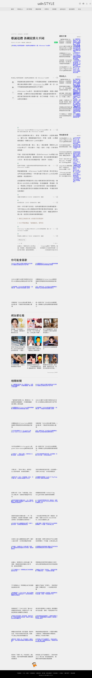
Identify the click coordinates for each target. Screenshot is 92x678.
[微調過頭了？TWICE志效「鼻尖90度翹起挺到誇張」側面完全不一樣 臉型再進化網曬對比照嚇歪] (22, 599)
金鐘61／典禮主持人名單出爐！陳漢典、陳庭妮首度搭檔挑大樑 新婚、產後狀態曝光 (21, 564)
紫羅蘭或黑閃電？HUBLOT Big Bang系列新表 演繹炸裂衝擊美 (45, 494)
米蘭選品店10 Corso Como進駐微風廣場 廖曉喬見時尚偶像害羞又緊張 (46, 281)
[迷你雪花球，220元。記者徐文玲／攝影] (37, 200)
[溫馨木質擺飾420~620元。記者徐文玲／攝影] (37, 194)
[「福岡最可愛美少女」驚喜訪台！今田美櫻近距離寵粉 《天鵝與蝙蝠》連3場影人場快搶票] (22, 391)
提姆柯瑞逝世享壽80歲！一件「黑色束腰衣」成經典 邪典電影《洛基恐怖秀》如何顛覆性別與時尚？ (21, 518)
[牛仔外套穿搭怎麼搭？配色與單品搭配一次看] (77, 146)
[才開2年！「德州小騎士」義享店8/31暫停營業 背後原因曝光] (22, 460)
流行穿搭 (29, 9)
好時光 (47, 9)
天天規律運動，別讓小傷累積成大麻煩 (18, 365)
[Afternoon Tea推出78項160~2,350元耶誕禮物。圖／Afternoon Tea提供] (37, 226)
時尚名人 (20, 9)
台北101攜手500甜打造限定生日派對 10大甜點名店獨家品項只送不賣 (22, 280)
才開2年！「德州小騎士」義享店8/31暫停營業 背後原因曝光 (21, 470)
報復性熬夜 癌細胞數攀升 (50, 348)
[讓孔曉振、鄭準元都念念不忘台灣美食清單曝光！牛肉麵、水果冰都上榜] (46, 530)
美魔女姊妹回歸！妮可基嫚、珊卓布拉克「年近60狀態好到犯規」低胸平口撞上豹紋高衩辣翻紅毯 (50, 366)
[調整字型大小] (13, 97)
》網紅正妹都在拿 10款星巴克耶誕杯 (30, 218)
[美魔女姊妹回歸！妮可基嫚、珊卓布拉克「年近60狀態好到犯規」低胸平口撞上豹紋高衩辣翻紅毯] (22, 622)
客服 (27, 673)
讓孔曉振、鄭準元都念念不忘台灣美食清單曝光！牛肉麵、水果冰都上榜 (46, 540)
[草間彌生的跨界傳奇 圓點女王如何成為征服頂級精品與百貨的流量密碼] (46, 553)
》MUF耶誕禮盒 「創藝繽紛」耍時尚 (30, 223)
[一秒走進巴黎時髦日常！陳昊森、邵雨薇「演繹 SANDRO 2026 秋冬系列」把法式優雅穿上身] (46, 507)
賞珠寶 (54, 9)
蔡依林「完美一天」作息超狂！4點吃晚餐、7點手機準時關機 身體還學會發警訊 (22, 656)
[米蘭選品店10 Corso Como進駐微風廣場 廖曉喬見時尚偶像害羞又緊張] (46, 270)
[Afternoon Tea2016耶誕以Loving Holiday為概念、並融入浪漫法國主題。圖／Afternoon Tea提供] (37, 127)
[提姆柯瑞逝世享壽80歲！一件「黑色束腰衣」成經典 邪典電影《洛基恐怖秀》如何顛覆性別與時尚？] (22, 507)
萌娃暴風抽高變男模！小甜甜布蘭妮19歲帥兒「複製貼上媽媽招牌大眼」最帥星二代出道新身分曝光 (34, 348)
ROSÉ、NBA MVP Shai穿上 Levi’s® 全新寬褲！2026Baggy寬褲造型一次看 (65, 161)
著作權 (43, 673)
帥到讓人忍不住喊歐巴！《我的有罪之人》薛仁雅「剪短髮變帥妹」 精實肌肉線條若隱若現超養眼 (46, 656)
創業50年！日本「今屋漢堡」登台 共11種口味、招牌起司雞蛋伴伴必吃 (22, 494)
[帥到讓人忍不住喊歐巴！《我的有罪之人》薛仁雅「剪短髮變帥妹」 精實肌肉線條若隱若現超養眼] (46, 646)
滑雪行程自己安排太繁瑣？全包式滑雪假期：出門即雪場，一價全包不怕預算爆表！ (18, 348)
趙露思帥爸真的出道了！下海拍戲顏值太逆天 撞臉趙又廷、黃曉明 (34, 366)
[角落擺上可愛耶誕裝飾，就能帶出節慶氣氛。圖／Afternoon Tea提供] (34, 60)
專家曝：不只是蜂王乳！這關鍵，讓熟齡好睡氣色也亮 (18, 330)
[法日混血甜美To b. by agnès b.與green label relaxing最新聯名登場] (22, 437)
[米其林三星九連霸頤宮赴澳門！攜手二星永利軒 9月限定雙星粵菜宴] (22, 530)
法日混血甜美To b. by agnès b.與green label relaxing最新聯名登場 (22, 447)
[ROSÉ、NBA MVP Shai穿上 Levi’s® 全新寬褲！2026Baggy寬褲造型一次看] (77, 160)
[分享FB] (13, 82)
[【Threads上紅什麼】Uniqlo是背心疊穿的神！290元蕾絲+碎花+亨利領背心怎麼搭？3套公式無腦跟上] (77, 174)
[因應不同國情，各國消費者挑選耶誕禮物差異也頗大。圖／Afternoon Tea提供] (37, 163)
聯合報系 (55, 673)
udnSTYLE (14, 33)
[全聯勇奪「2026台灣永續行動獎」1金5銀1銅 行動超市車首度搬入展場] (22, 293)
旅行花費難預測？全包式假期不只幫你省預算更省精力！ (50, 330)
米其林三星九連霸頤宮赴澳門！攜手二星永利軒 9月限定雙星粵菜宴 (22, 540)
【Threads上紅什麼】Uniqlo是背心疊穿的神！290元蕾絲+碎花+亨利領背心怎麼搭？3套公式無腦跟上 (65, 176)
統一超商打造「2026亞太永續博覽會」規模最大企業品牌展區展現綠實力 (46, 304)
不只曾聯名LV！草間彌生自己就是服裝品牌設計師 (65, 115)
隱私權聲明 (49, 673)
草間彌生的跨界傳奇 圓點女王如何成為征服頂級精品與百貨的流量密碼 (46, 563)
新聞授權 (32, 673)
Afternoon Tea (22, 239)
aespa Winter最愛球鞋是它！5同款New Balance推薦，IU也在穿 (65, 168)
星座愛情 (72, 9)
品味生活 (62, 9)
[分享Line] (13, 87)
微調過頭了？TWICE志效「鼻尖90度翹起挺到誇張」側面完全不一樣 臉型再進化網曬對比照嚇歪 (21, 610)
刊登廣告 (19, 673)
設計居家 (26, 33)
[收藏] (13, 92)
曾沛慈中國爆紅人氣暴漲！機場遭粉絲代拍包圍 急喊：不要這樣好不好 (46, 609)
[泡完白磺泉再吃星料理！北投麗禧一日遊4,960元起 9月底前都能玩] (46, 460)
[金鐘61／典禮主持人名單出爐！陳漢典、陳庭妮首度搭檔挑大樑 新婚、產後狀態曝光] (22, 553)
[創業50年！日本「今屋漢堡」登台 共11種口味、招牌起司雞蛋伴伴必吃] (22, 483)
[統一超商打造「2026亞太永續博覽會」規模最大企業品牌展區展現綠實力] (46, 293)
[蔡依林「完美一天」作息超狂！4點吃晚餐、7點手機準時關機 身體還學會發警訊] (22, 646)
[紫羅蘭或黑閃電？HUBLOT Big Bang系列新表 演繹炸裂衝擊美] (46, 483)
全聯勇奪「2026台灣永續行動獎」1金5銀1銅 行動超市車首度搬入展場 (22, 304)
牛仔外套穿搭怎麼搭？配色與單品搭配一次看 (65, 146)
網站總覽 (73, 673)
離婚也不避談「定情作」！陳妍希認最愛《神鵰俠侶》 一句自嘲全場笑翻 (46, 587)
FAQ (24, 673)
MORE (78, 36)
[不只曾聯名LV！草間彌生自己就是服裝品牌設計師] (22, 576)
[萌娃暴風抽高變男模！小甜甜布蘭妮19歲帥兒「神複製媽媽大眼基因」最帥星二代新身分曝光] (46, 622)
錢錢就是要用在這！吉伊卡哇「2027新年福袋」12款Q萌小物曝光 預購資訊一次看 (34, 330)
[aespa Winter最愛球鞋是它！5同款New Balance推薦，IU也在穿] (77, 167)
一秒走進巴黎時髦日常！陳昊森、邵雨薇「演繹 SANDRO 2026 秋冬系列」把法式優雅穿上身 (46, 518)
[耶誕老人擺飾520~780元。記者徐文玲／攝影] (37, 233)
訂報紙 (61, 673)
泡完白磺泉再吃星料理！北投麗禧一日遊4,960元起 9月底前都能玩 (46, 470)
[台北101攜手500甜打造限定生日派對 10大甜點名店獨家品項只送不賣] (22, 270)
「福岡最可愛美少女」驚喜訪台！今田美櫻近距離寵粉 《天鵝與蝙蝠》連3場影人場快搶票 (22, 402)
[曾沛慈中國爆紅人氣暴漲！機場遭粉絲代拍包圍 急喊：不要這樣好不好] (46, 599)
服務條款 (38, 673)
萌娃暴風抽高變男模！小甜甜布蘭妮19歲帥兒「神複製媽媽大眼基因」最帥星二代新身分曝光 (46, 633)
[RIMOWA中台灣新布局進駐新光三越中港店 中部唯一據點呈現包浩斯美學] (77, 153)
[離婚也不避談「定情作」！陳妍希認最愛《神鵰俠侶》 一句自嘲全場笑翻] (46, 576)
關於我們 (67, 673)
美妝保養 (38, 9)
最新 (12, 9)
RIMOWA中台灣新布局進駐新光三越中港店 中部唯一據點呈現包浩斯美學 (65, 154)
